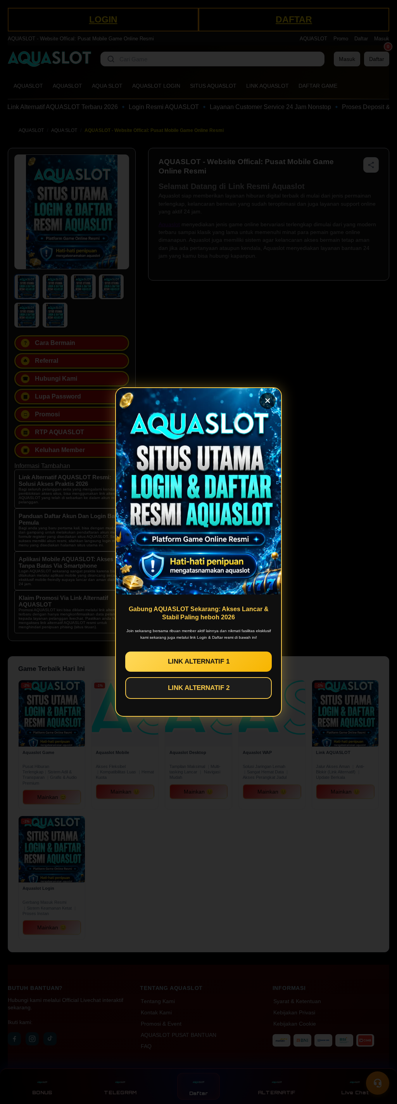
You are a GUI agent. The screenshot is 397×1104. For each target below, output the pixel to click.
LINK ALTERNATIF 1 (199, 661)
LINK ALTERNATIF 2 (199, 688)
